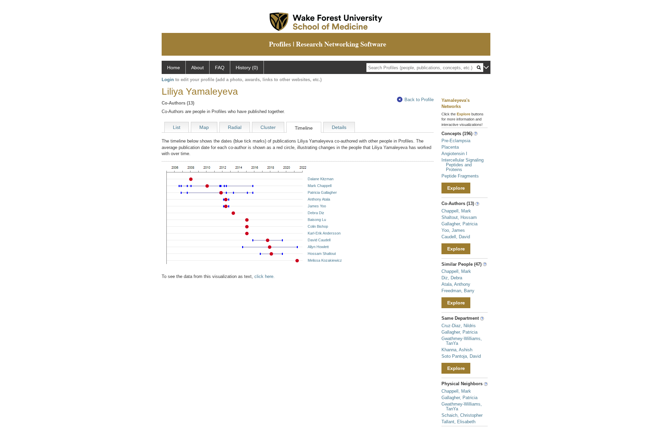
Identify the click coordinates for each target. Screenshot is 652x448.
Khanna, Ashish (456, 349)
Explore (456, 188)
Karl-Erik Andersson (324, 233)
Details (339, 127)
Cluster (268, 127)
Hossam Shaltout (322, 253)
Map (204, 127)
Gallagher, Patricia (459, 223)
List (176, 127)
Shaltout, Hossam (459, 217)
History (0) (247, 67)
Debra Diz (316, 213)
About (197, 67)
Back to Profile (419, 99)
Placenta (450, 147)
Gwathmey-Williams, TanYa (461, 341)
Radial (234, 127)
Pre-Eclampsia (455, 140)
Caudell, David (455, 236)
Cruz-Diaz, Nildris (458, 325)
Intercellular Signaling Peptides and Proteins (462, 164)
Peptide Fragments (460, 176)
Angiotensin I (454, 153)
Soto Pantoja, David (461, 356)
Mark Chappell (319, 186)
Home (173, 67)
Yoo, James (453, 230)
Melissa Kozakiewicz (325, 260)
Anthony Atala (319, 199)
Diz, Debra (451, 277)
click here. (264, 276)
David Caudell (319, 240)
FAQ (219, 67)
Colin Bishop (318, 226)
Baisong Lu (317, 220)
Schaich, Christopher (462, 415)
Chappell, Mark (456, 210)
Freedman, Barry (457, 290)
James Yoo (317, 206)
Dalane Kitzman (320, 179)
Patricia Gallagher (322, 192)
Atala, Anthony (455, 284)
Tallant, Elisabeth (458, 421)
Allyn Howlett (318, 247)
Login (168, 79)
